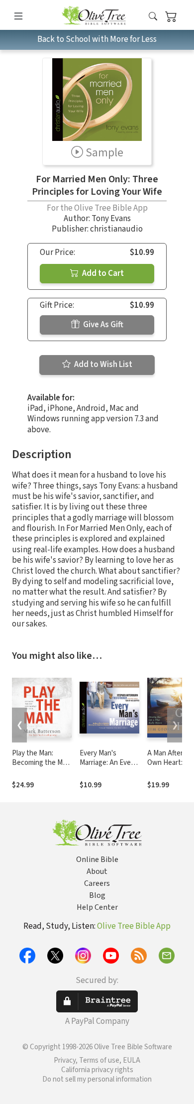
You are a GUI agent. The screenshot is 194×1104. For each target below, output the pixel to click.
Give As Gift (102, 325)
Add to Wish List (102, 364)
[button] (153, 16)
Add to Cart (102, 273)
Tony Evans (111, 219)
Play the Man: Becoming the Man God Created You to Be (41, 767)
